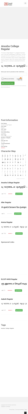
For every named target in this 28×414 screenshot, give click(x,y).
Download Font (8, 83)
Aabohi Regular (7, 299)
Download (19, 193)
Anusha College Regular (10, 183)
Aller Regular (6, 202)
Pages (26, 409)
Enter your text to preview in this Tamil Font (12, 71)
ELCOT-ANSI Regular (9, 279)
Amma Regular (6, 222)
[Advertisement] (14, 23)
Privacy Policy (11, 409)
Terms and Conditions (19, 409)
